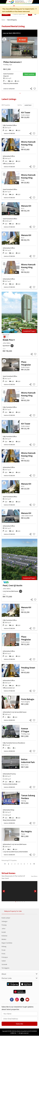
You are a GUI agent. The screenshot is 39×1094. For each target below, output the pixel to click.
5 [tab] (24, 902)
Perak (3, 950)
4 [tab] (22, 902)
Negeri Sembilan (7, 943)
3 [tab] (20, 902)
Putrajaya (5, 957)
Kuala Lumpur (6, 918)
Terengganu (5, 968)
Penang (4, 925)
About (4, 974)
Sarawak (4, 964)
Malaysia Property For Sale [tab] (13, 911)
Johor (3, 929)
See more (34, 876)
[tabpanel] (19, 61)
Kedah (4, 932)
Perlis (3, 954)
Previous (4, 891)
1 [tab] (20, 93)
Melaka (4, 939)
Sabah (4, 961)
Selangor (4, 921)
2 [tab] (18, 902)
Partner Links (7, 978)
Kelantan (4, 936)
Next (35, 891)
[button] (28, 105)
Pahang (4, 946)
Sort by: (20, 105)
